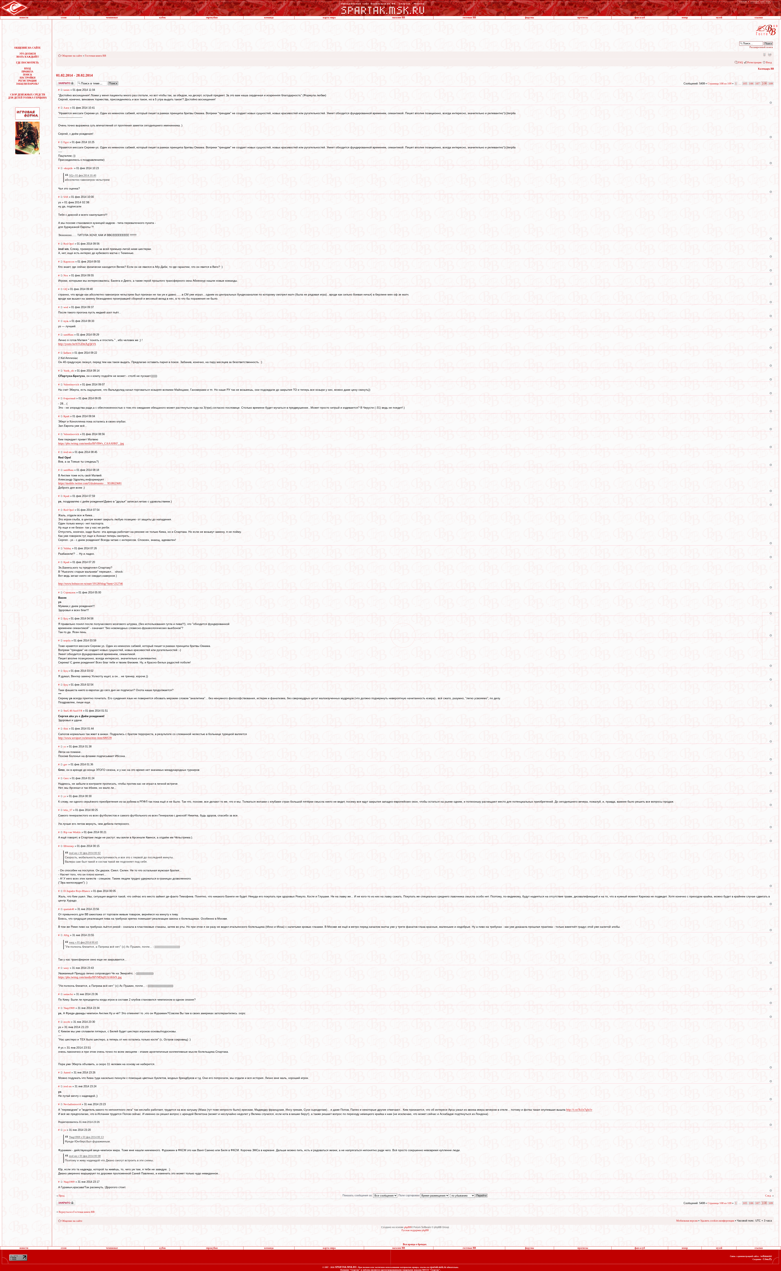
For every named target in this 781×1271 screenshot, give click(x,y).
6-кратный (69, 398)
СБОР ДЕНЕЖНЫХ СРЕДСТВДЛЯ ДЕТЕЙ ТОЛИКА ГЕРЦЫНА (27, 96)
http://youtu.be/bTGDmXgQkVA (77, 344)
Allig (66, 935)
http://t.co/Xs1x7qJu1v (579, 1109)
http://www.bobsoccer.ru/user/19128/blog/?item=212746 (90, 583)
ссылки (759, 17)
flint (65, 728)
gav (65, 764)
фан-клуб (640, 17)
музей (719, 17)
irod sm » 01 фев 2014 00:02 (85, 852)
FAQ (740, 62)
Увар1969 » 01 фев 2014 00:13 (86, 1137)
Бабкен (67, 352)
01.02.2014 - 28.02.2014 (74, 75)
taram (66, 89)
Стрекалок (69, 592)
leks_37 (67, 810)
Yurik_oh (68, 370)
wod (65, 307)
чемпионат (112, 17)
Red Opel (68, 243)
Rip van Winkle (72, 832)
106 (751, 83)
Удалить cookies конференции (717, 1220)
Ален (66, 107)
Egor (66, 142)
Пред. (62, 1195)
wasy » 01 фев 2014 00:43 (83, 942)
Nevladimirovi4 (72, 1104)
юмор (685, 17)
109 (771, 83)
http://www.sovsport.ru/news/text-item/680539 (85, 737)
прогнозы (582, 17)
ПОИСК (27, 74)
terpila (67, 640)
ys (64, 746)
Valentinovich (71, 384)
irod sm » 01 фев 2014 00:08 (85, 1155)
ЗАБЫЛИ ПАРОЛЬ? (27, 83)
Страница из (720, 83)
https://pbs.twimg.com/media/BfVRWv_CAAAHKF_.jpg (91, 443)
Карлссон (68, 261)
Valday (67, 548)
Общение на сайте (72, 55)
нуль (66, 321)
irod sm (67, 452)
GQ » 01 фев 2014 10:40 (82, 175)
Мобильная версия (764, 54)
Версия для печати (769, 54)
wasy (66, 967)
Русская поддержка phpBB (415, 1230)
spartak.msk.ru (438, 1267)
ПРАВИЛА (27, 71)
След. (768, 1195)
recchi (66, 1021)
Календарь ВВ (766, 68)
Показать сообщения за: (358, 1195)
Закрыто (60, 82)
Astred (67, 1072)
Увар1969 (69, 1008)
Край (66, 416)
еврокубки (212, 17)
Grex (66, 778)
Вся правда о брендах (414, 1244)
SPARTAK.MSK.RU (346, 1267)
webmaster (766, 1256)
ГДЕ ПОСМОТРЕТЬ (27, 62)
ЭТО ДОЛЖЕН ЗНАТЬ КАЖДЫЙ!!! (27, 55)
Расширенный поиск (761, 47)
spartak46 (68, 909)
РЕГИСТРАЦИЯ (27, 80)
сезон (64, 17)
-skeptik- (68, 168)
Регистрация (754, 62)
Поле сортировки (409, 1195)
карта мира (329, 17)
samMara (68, 334)
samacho (68, 994)
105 (745, 83)
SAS (65, 196)
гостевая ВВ (469, 17)
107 (757, 83)
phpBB (407, 1227)
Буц (65, 618)
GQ (65, 289)
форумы (529, 17)
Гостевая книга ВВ (95, 55)
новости (24, 17)
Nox (65, 275)
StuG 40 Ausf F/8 (72, 710)
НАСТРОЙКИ (27, 77)
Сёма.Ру (767, 1259)
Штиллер (68, 846)
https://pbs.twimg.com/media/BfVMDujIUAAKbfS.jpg (90, 977)
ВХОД (27, 68)
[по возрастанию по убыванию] (469, 1195)
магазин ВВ (398, 17)
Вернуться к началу (771, 103)
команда (269, 17)
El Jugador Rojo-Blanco (76, 891)
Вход (769, 62)
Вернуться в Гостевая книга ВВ (77, 1211)
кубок (162, 17)
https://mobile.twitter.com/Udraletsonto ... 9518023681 (90, 483)
